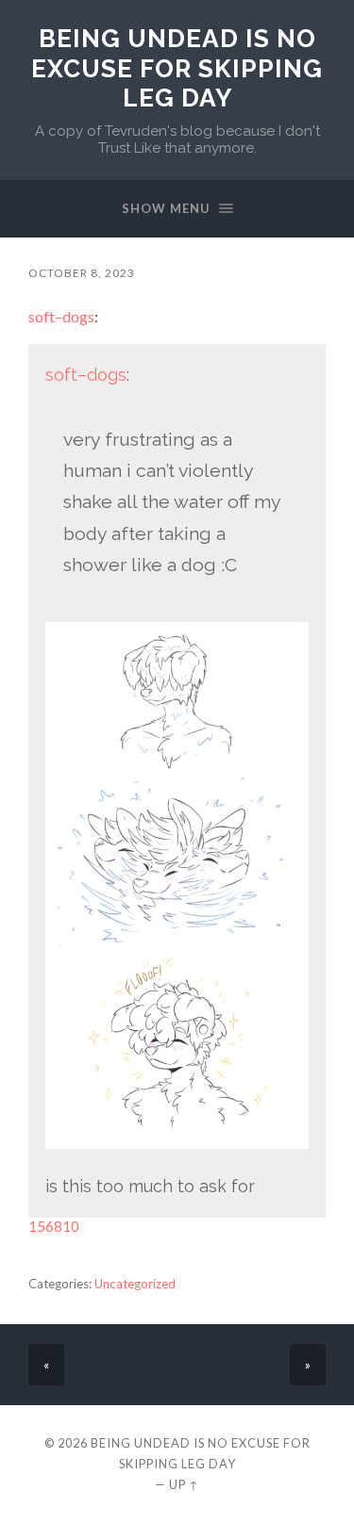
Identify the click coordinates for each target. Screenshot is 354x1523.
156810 (53, 1226)
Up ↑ (184, 1484)
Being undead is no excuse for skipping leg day (177, 68)
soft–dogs (61, 316)
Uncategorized (135, 1283)
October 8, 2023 (81, 273)
